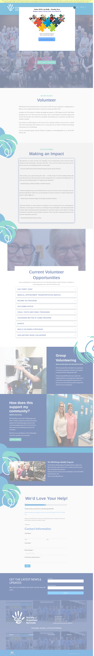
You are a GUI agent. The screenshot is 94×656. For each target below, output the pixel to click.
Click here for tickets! (46, 39)
